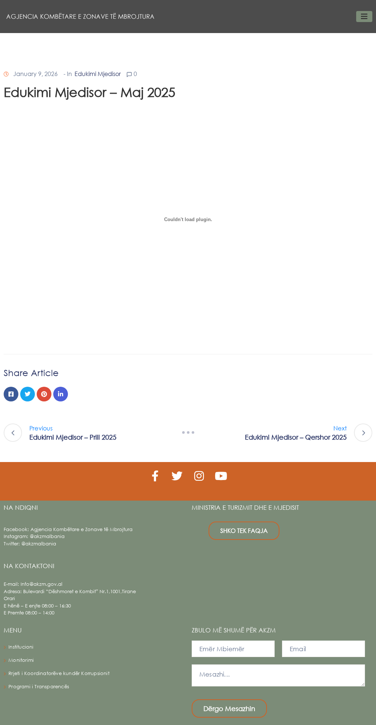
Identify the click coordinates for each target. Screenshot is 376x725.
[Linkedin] (60, 394)
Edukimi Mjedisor (98, 73)
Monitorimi (21, 660)
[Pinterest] (44, 394)
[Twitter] (27, 394)
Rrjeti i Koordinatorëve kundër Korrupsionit (58, 673)
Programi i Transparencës (38, 686)
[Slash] (188, 432)
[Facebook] (11, 394)
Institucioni (20, 647)
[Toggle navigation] (364, 16)
